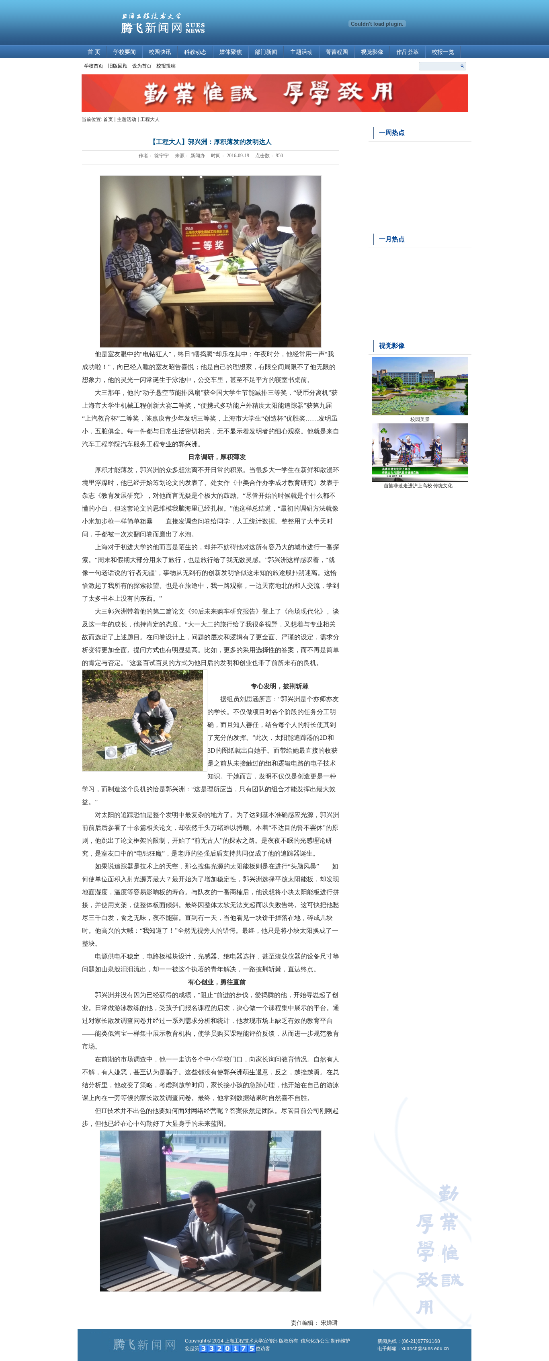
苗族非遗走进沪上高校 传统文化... (420, 486)
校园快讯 (160, 52)
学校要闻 (124, 52)
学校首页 (93, 66)
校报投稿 (166, 66)
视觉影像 (372, 52)
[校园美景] (420, 414)
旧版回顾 (117, 66)
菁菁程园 (337, 52)
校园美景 (420, 419)
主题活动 (301, 52)
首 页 (94, 52)
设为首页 (142, 66)
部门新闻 (266, 52)
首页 (108, 119)
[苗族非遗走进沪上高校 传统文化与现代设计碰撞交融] (420, 480)
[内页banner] (275, 110)
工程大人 (150, 119)
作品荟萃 (407, 52)
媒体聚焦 (230, 52)
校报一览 (443, 52)
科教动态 (195, 52)
